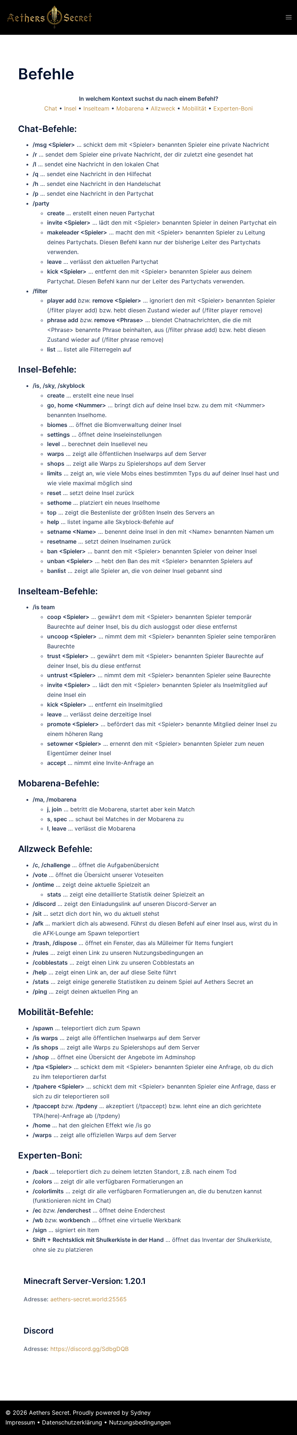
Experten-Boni (233, 108)
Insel (70, 108)
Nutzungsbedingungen (140, 1422)
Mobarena (130, 108)
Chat (50, 108)
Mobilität (194, 108)
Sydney (140, 1412)
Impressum (20, 1422)
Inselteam (96, 108)
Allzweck (163, 108)
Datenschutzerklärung (72, 1422)
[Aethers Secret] (49, 16)
